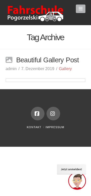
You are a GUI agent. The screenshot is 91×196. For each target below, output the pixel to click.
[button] (81, 9)
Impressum (55, 127)
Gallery (65, 69)
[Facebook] (37, 113)
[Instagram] (53, 113)
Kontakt (34, 127)
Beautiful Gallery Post (47, 60)
